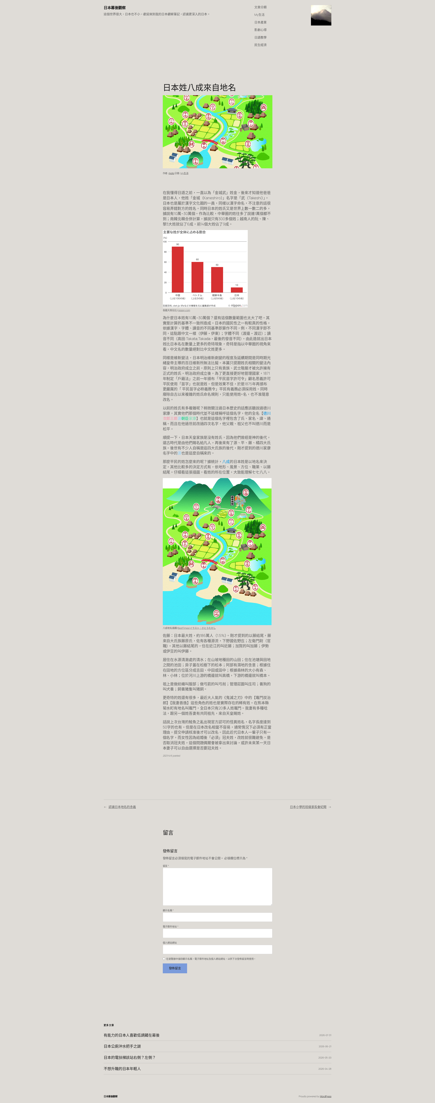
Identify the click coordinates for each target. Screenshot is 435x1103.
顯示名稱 (168, 910)
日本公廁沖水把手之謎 (122, 1046)
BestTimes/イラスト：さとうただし (197, 628)
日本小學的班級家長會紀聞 (308, 807)
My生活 (184, 173)
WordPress (325, 1096)
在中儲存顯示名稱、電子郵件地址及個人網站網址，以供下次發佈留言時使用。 (211, 958)
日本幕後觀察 (115, 7)
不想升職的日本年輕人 (122, 1069)
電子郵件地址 (170, 926)
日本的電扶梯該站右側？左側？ (130, 1057)
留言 (166, 865)
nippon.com (184, 310)
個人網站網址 (170, 942)
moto (171, 173)
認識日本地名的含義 (122, 807)
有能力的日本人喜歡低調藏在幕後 (132, 1035)
